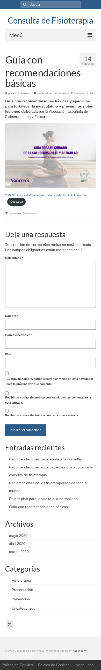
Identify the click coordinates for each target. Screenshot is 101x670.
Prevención (78, 93)
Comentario (14, 257)
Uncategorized (23, 608)
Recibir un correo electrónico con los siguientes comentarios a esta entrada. (48, 400)
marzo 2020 (19, 552)
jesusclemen (21, 93)
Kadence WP (80, 650)
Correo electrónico (18, 335)
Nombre (11, 315)
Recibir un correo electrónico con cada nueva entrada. (42, 415)
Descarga (16, 201)
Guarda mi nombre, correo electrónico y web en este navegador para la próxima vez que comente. (49, 381)
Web (8, 354)
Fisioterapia (62, 93)
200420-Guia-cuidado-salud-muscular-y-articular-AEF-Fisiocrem (45, 195)
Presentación (22, 590)
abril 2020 (17, 543)
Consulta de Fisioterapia (50, 20)
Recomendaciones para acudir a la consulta (45, 459)
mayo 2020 (18, 535)
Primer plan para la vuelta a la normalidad (43, 499)
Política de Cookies (17, 665)
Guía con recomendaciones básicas (38, 507)
